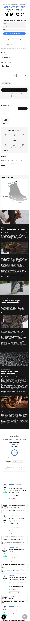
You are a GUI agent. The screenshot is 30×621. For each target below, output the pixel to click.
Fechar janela (14, 38)
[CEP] (14, 106)
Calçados (11, 41)
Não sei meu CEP (4, 110)
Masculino (6, 41)
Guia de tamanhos (5, 82)
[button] (3, 74)
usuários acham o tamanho (15, 468)
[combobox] (5, 30)
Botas (15, 41)
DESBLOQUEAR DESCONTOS (14, 33)
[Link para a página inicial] (2, 41)
